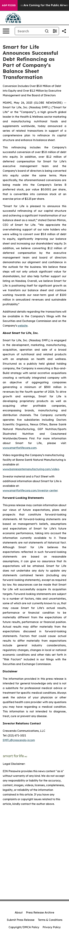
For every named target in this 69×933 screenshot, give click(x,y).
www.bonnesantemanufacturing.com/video (31, 469)
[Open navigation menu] (6, 31)
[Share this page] (64, 31)
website (23, 325)
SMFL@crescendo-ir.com (19, 740)
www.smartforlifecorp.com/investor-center (30, 490)
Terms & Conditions (50, 919)
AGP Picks (9, 5)
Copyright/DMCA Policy (24, 927)
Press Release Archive (40, 912)
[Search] (47, 31)
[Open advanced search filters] (55, 31)
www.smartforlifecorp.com (20, 447)
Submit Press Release (20, 919)
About (19, 912)
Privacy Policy (52, 927)
